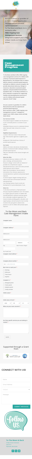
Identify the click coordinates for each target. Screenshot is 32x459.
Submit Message (22, 406)
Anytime (7, 276)
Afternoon (7, 272)
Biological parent (9, 282)
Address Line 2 (6, 239)
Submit (7, 337)
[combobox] (5, 264)
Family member (9, 289)
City (4, 245)
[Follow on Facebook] (13, 451)
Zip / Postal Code (7, 251)
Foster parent (8, 285)
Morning (7, 270)
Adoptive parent (9, 287)
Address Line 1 (6, 233)
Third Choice (8, 274)
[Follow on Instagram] (19, 451)
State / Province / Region (22, 245)
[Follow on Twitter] (16, 451)
